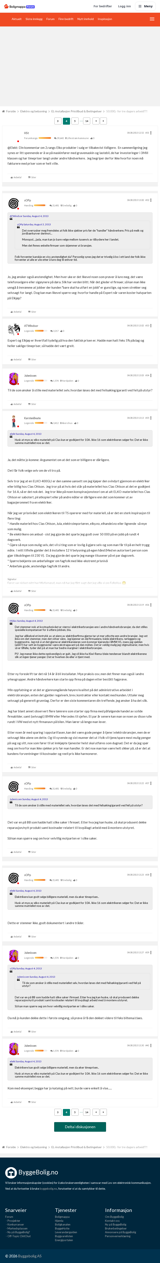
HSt (26, 133)
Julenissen (30, 375)
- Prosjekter (12, 1220)
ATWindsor (31, 325)
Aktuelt (17, 19)
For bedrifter (103, 6)
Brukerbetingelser (116, 1228)
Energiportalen (64, 1240)
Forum (50, 19)
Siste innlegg (34, 19)
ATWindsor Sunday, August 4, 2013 (29, 216)
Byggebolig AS (29, 1256)
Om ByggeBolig (114, 1216)
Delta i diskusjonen (80, 1126)
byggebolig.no (48, 1188)
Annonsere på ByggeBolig (120, 1232)
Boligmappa (62, 1216)
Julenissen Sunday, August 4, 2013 (29, 799)
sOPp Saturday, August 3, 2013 (34, 224)
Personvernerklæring (117, 1236)
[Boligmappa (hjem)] (19, 6)
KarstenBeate (32, 418)
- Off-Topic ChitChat (18, 1236)
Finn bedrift (66, 19)
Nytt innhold (86, 19)
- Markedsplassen (16, 1228)
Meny (148, 6)
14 (86, 121)
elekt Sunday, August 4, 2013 (25, 433)
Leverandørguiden (66, 1232)
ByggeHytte (62, 1228)
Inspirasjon (105, 19)
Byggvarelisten (64, 1236)
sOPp (27, 200)
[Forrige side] (96, 121)
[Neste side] (103, 121)
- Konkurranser (14, 1224)
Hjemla (59, 1220)
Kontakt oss (112, 1220)
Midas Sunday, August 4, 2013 (26, 620)
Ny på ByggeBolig (115, 1224)
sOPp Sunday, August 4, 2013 (26, 968)
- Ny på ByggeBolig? (17, 1232)
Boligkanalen (62, 1224)
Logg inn (124, 6)
